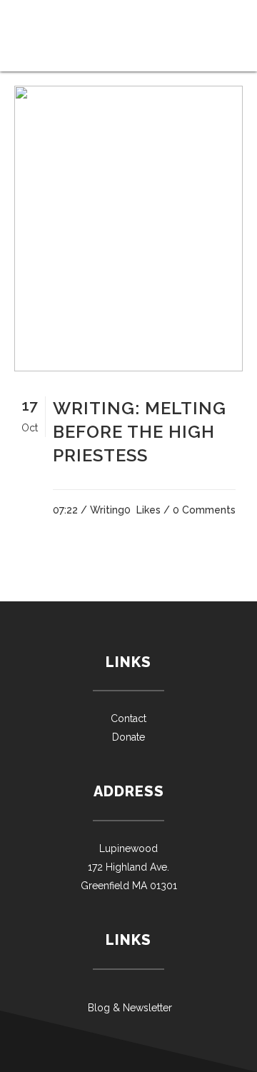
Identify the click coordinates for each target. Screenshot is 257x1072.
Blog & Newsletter (128, 1007)
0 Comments (204, 510)
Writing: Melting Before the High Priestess (139, 432)
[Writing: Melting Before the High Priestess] (128, 228)
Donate (128, 737)
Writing (107, 510)
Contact (128, 718)
